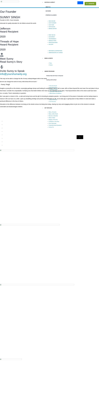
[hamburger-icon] (80, 2)
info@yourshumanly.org (13, 74)
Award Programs (49, 71)
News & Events (48, 58)
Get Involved (48, 107)
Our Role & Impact (49, 2)
